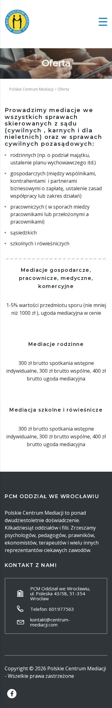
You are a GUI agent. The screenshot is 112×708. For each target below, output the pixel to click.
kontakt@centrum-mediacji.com (50, 622)
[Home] (17, 21)
